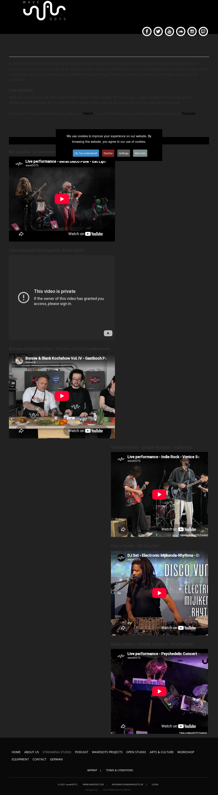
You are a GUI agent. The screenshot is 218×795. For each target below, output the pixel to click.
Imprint (92, 770)
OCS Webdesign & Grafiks (116, 789)
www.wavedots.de (93, 784)
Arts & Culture (162, 752)
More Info (140, 153)
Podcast (81, 752)
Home (16, 752)
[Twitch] (203, 31)
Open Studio (136, 752)
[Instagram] (192, 31)
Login (155, 784)
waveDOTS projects (107, 752)
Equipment (20, 759)
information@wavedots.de (127, 784)
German (56, 759)
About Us (31, 752)
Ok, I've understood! (86, 153)
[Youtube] (169, 31)
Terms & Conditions (119, 770)
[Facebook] (146, 31)
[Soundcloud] (180, 31)
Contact (39, 759)
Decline (108, 153)
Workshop (185, 752)
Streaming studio (57, 752)
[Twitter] (158, 31)
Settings (123, 153)
